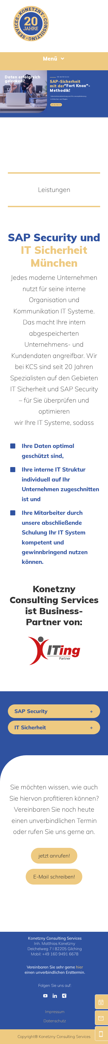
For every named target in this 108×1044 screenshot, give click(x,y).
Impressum (54, 1011)
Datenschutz (55, 1020)
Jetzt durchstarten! (56, 105)
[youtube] (45, 996)
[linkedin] (55, 996)
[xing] (64, 996)
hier (79, 967)
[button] (54, 711)
